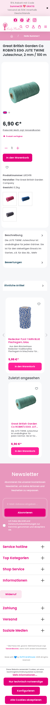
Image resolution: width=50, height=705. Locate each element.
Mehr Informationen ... (25, 674)
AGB (23, 521)
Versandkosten (12, 648)
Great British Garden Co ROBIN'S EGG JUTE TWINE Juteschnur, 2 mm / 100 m (24, 425)
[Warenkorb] (38, 26)
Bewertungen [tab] (13, 262)
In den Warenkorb (17, 157)
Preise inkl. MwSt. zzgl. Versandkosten (21, 130)
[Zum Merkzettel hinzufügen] (7, 167)
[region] (25, 335)
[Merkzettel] (27, 26)
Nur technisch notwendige (26, 681)
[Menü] (44, 26)
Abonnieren (25, 512)
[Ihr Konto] (33, 26)
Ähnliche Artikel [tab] (14, 285)
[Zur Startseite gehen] (17, 27)
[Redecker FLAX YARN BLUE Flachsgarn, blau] (25, 317)
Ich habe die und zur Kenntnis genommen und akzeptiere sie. (26, 525)
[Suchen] (21, 26)
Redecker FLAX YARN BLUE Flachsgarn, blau (24, 341)
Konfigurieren (26, 690)
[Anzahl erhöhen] (17, 148)
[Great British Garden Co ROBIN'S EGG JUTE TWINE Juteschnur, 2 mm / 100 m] (25, 402)
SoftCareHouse (27, 657)
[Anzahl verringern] (6, 148)
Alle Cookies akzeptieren (26, 700)
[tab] (24, 244)
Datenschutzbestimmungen (22, 524)
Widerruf (10, 594)
